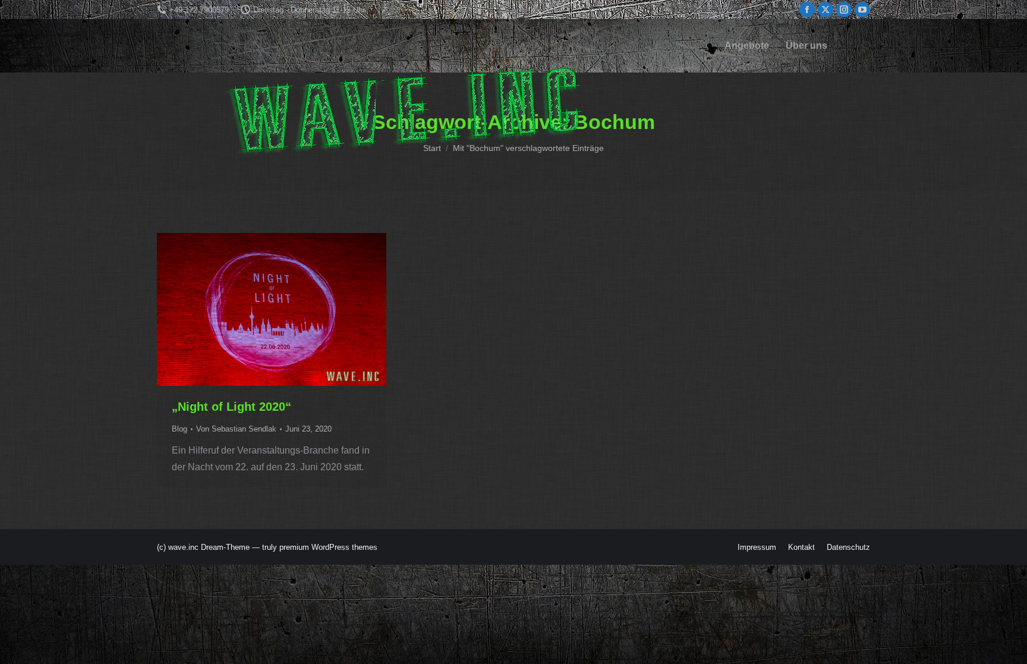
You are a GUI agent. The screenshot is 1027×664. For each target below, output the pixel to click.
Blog (179, 428)
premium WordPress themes (328, 547)
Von (236, 428)
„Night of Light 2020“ (231, 406)
